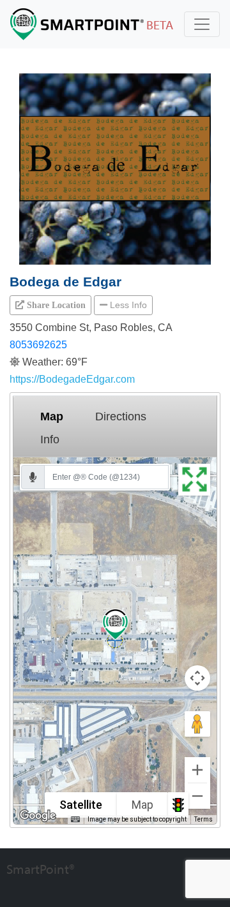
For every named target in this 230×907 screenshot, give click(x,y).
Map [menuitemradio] (142, 804)
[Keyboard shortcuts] (75, 819)
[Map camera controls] (197, 678)
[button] (50, 304)
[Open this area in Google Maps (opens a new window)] (38, 815)
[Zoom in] (197, 770)
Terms (203, 819)
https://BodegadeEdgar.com (72, 379)
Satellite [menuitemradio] (80, 804)
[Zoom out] (197, 796)
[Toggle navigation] (202, 24)
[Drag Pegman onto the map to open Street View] (197, 724)
